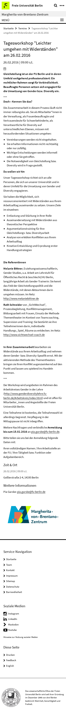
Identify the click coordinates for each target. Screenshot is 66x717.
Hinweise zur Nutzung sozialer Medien (20, 637)
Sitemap (10, 581)
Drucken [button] (10, 654)
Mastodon (13, 624)
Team (9, 564)
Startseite (8, 28)
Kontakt (10, 570)
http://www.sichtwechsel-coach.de (24, 335)
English (10, 665)
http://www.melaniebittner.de (21, 298)
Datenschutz (12, 586)
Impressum (12, 575)
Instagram (13, 613)
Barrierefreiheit (14, 592)
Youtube (12, 629)
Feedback (11, 660)
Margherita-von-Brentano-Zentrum (25, 14)
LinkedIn (12, 619)
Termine (22, 28)
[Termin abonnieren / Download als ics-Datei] (33, 68)
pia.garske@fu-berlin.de (45, 431)
